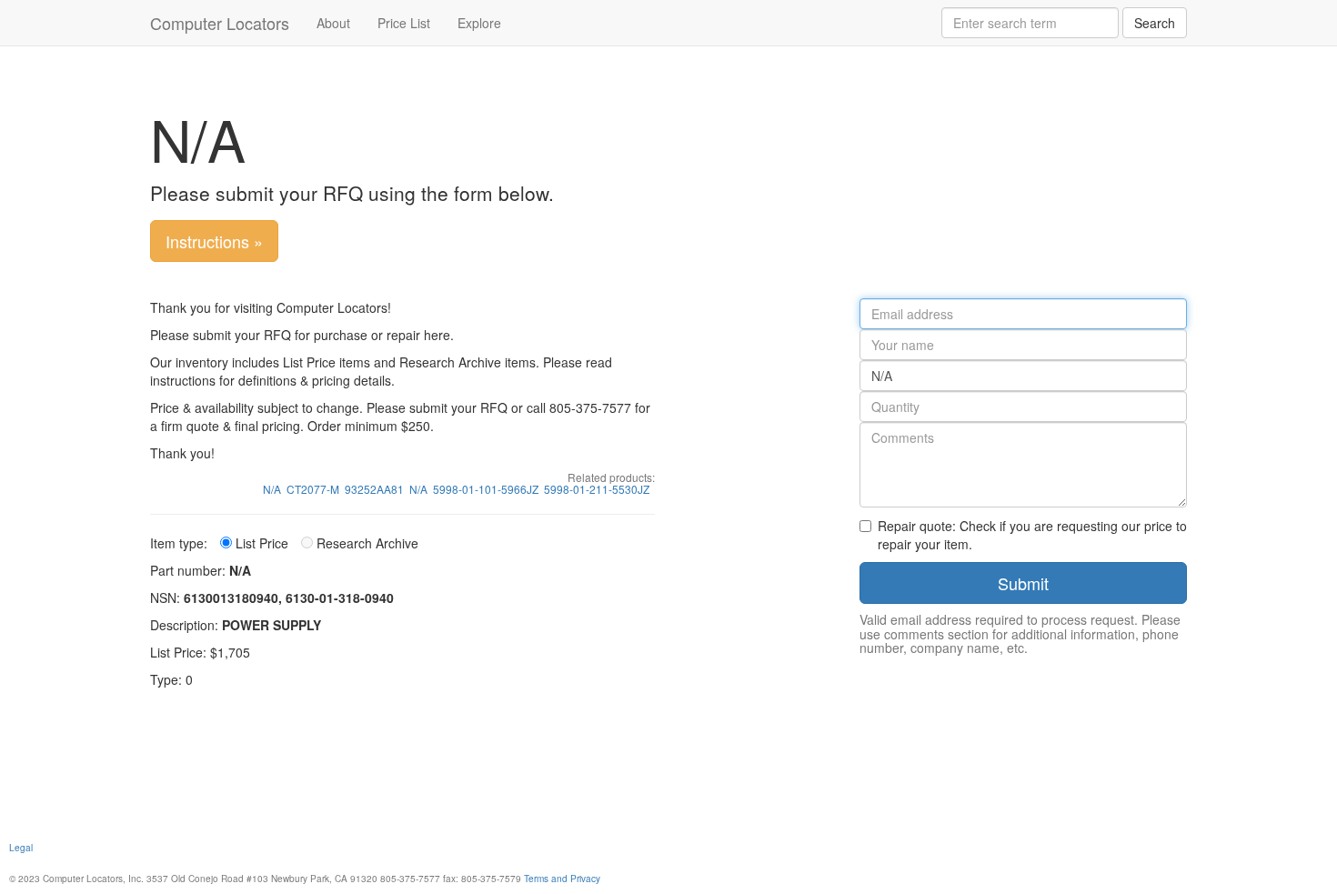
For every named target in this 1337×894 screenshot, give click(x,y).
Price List (403, 23)
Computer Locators (219, 23)
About (333, 23)
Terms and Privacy (562, 878)
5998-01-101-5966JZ (485, 489)
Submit (1023, 583)
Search (1154, 23)
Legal (21, 847)
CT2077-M (312, 489)
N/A (272, 489)
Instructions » (214, 241)
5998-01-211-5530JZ (596, 489)
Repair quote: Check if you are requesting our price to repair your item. (1032, 535)
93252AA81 (374, 489)
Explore (479, 23)
